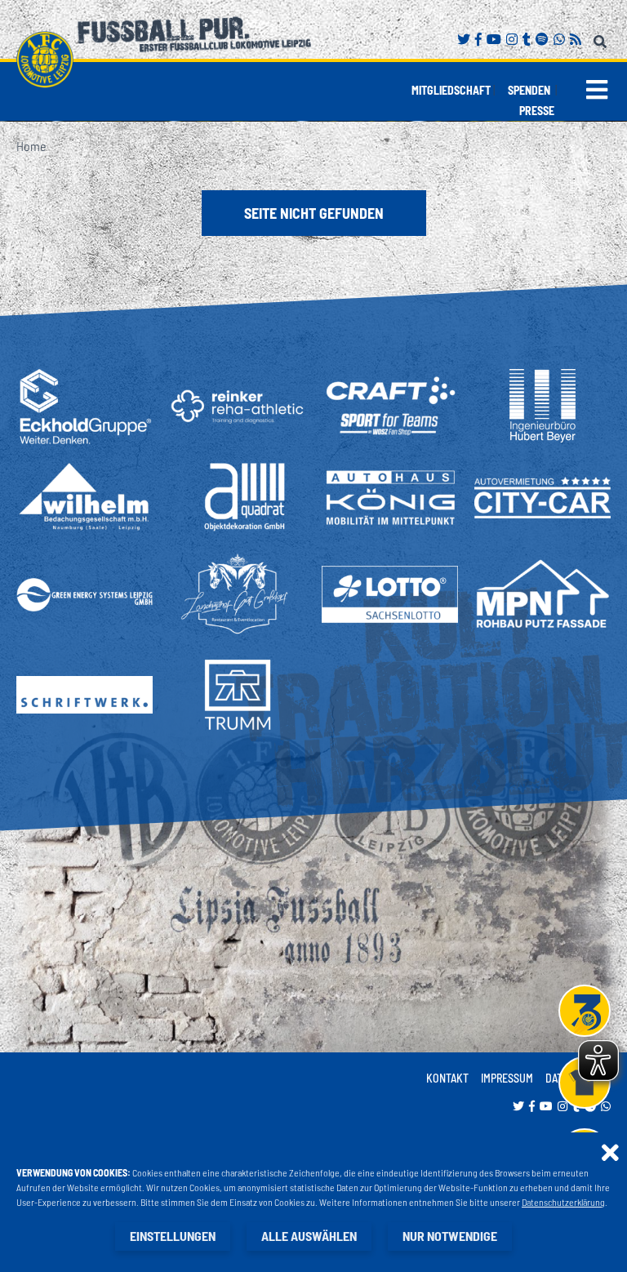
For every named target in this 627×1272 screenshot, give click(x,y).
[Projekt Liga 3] (584, 1011)
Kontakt (447, 1078)
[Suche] (602, 38)
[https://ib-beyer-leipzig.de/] (542, 406)
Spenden (529, 90)
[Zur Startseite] (44, 59)
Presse (536, 111)
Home (31, 145)
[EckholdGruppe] (84, 406)
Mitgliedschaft (451, 90)
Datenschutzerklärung (563, 1202)
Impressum (507, 1078)
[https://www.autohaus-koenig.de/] (390, 497)
